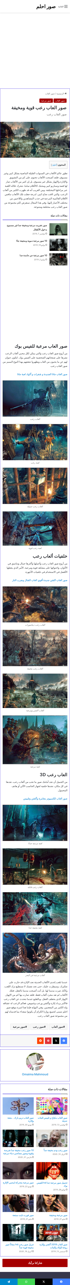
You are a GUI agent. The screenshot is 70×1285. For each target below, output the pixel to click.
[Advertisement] (35, 50)
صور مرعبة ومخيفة (58, 1215)
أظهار (54, 165)
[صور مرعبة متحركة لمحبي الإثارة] (18, 1170)
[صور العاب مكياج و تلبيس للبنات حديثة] (51, 1106)
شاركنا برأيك (35, 1262)
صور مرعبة (46, 100)
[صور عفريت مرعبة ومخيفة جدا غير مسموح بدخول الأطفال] (58, 229)
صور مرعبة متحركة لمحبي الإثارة (18, 1182)
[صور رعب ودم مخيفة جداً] (51, 1138)
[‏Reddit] (40, 1041)
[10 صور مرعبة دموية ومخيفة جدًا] (58, 245)
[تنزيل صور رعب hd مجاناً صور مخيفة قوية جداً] (18, 1232)
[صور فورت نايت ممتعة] (18, 1203)
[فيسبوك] (64, 1041)
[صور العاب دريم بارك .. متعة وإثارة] (18, 1106)
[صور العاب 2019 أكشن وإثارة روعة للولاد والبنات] (51, 1232)
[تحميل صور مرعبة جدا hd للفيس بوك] (51, 1171)
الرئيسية (60, 93)
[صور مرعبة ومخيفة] (51, 1203)
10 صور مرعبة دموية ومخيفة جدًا (31, 240)
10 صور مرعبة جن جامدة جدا (33, 255)
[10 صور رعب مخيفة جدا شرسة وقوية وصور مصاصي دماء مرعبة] (18, 1138)
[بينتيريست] (48, 1041)
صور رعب (38, 1026)
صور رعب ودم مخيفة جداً (55, 1150)
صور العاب (50, 93)
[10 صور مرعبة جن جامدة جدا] (58, 259)
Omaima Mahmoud (35, 1074)
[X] (56, 1041)
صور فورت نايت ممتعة (23, 1215)
